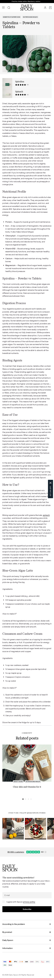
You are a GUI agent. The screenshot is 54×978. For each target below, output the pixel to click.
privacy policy (29, 902)
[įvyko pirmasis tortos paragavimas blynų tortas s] (35, 829)
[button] (22, 799)
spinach (46, 515)
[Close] (50, 483)
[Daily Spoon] (27, 8)
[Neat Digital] (50, 975)
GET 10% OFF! (50, 491)
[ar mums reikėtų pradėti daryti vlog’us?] (13, 829)
